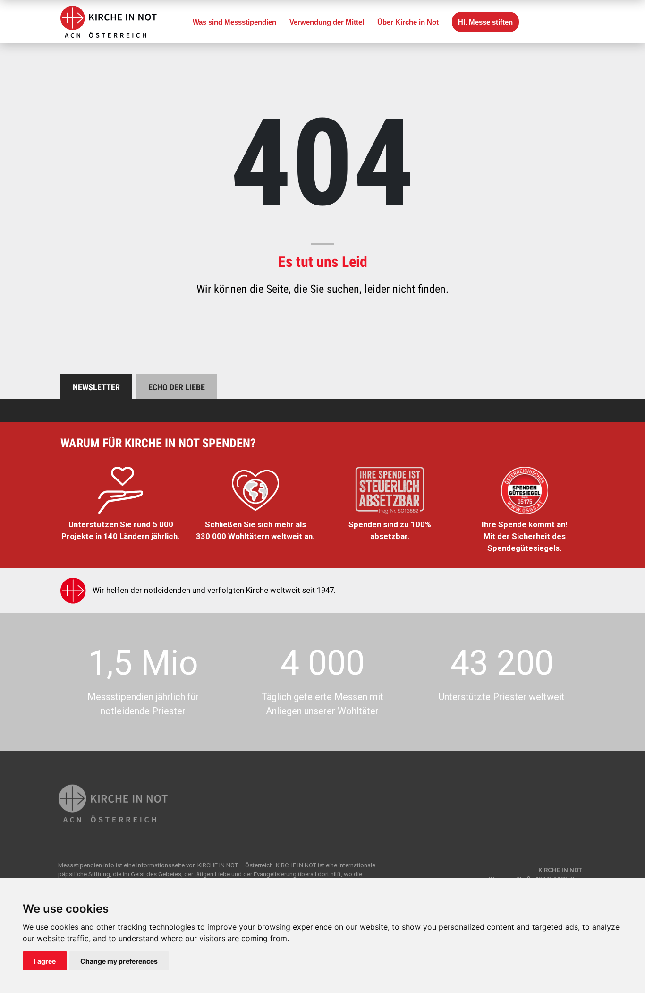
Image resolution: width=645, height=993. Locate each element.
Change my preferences (119, 961)
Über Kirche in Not (408, 22)
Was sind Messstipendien (234, 22)
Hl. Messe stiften (485, 22)
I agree (45, 961)
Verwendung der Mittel (326, 22)
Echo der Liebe (176, 387)
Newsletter (96, 387)
